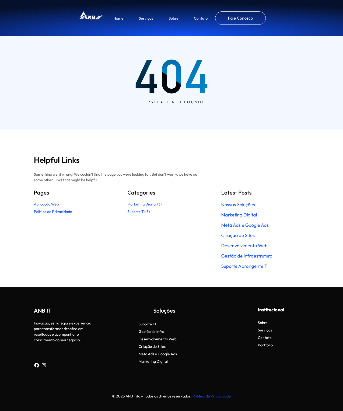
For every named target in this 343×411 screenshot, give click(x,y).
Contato (201, 18)
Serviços (146, 18)
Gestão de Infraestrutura (247, 256)
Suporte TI (136, 211)
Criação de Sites (238, 235)
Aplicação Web (46, 204)
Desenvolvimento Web (244, 245)
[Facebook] (36, 365)
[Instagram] (44, 365)
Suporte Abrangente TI (245, 266)
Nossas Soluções (238, 204)
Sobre (173, 18)
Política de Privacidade (53, 211)
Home (118, 18)
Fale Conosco (240, 18)
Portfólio (265, 345)
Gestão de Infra (151, 331)
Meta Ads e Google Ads (245, 225)
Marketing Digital (142, 204)
